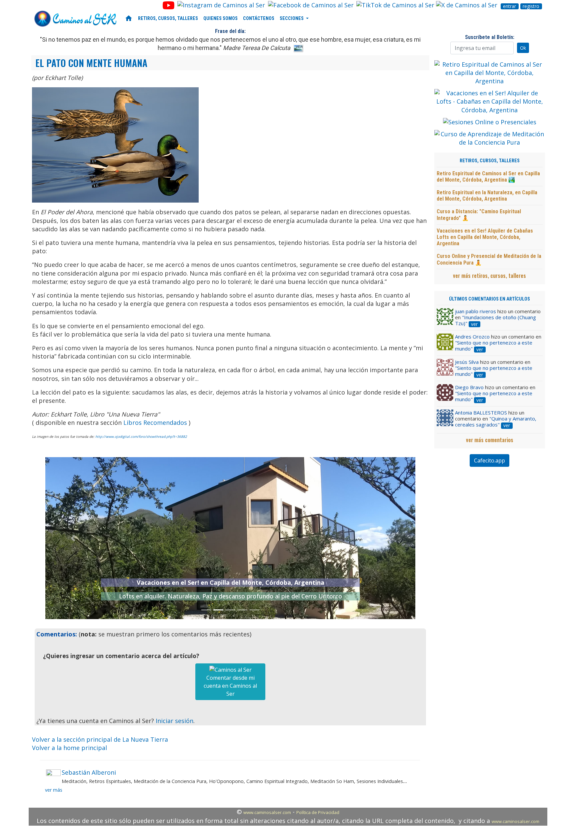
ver (474, 324)
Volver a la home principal (69, 748)
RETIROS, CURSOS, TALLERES (168, 18)
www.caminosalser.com (267, 812)
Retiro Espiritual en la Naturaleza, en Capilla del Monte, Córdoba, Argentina (487, 195)
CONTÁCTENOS (258, 18)
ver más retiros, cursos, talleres (489, 276)
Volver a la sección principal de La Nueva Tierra (100, 739)
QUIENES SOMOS (220, 18)
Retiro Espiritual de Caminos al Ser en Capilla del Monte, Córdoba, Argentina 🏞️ (488, 176)
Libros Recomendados (155, 422)
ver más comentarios (489, 440)
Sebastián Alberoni (89, 772)
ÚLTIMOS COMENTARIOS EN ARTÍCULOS (489, 299)
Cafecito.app (489, 460)
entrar (509, 6)
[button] (73, 538)
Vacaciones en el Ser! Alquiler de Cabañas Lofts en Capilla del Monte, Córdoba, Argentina (485, 237)
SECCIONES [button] (292, 18)
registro (531, 6)
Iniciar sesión (174, 721)
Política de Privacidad (317, 812)
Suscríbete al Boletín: (489, 37)
